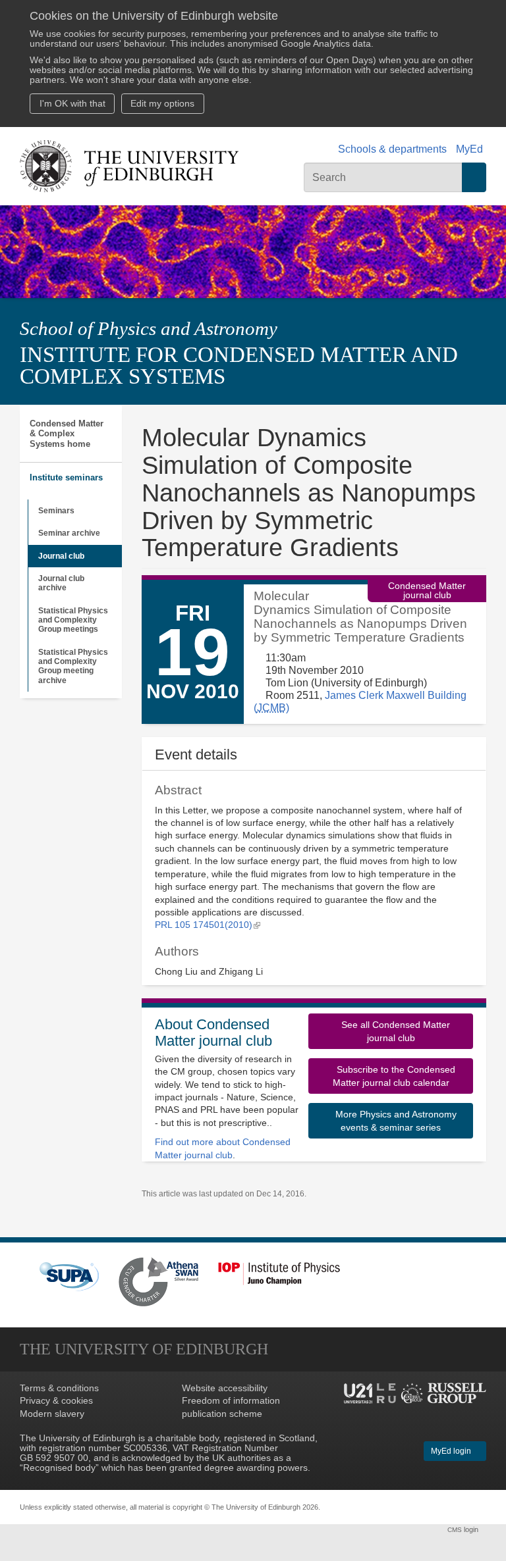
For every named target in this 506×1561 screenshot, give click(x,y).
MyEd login (452, 1451)
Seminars (56, 510)
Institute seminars (66, 477)
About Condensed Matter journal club (213, 1032)
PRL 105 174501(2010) (207, 925)
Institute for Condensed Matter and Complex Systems (239, 365)
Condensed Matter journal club (427, 591)
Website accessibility (224, 1388)
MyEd (469, 149)
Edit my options (162, 104)
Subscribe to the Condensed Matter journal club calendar (394, 1076)
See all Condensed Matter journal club (394, 1031)
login (463, 1529)
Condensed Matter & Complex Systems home (66, 434)
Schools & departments (392, 149)
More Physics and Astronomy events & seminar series (395, 1121)
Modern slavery (52, 1414)
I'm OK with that (72, 104)
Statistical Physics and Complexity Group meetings (73, 620)
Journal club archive (61, 583)
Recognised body (59, 1468)
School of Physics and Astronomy (148, 329)
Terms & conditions (59, 1388)
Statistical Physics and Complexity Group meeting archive (73, 666)
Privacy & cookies (56, 1401)
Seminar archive (69, 533)
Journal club (61, 556)
